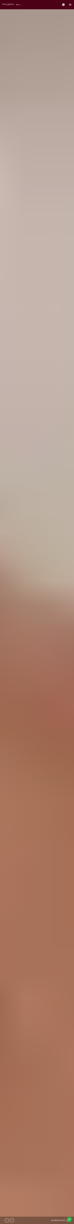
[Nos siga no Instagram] (63, 5)
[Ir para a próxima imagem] (12, 1220)
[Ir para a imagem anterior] (7, 1220)
